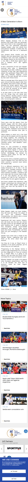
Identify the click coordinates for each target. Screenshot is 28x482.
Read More (7, 328)
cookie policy (15, 465)
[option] (14, 448)
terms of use (9, 463)
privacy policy (17, 463)
